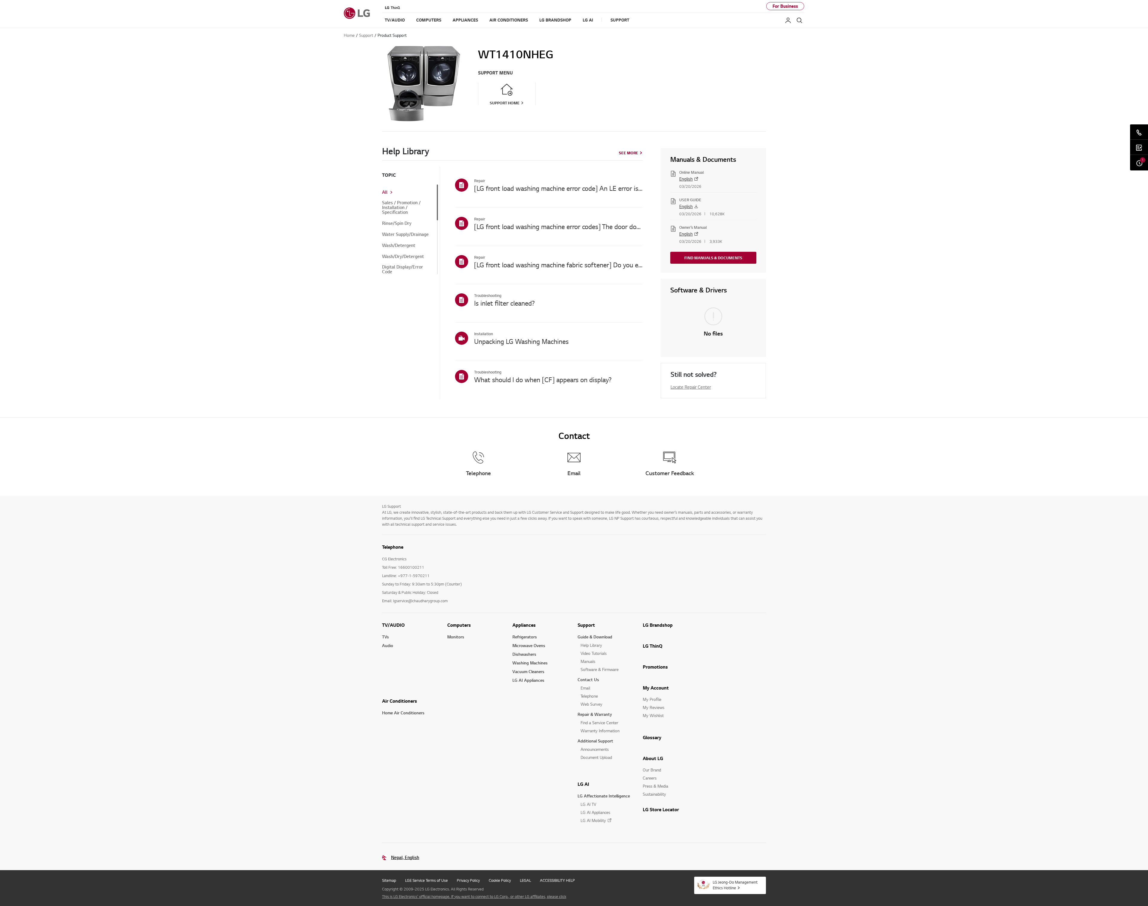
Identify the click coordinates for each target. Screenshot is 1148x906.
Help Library (591, 645)
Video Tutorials (594, 653)
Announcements (595, 749)
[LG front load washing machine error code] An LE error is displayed (558, 188)
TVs (385, 637)
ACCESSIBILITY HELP (557, 880)
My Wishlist (653, 715)
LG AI (583, 784)
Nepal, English (405, 857)
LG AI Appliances (528, 680)
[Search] (799, 20)
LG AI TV (588, 804)
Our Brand (652, 770)
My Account (656, 688)
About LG (653, 758)
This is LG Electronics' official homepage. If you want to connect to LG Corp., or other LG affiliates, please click (474, 896)
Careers (650, 778)
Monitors (455, 637)
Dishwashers (524, 654)
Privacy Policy (468, 880)
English (686, 179)
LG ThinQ (652, 646)
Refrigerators (524, 637)
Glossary (652, 737)
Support (586, 625)
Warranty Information (600, 730)
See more (628, 152)
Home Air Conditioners (403, 713)
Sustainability (654, 794)
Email (585, 688)
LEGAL (525, 880)
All (384, 192)
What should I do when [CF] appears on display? (543, 379)
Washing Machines (530, 663)
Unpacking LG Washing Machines (521, 341)
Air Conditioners (399, 701)
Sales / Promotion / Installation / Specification (401, 207)
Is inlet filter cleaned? (504, 302)
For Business (785, 6)
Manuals (588, 661)
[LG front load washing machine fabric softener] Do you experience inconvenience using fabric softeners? (558, 264)
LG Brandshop (658, 625)
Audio (387, 645)
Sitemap (389, 880)
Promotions (655, 667)
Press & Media (655, 786)
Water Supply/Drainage (405, 234)
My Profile (652, 699)
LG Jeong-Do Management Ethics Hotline (735, 884)
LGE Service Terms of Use (426, 880)
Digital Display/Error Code (402, 269)
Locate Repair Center (691, 387)
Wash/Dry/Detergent (403, 256)
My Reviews (653, 707)
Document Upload (596, 757)
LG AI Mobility (593, 820)
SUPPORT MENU (495, 73)
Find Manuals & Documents (713, 257)
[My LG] (788, 20)
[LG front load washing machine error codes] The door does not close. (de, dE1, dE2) (558, 226)
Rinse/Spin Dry (396, 223)
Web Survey (591, 704)
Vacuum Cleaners (528, 671)
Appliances (524, 625)
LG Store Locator (661, 809)
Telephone (589, 696)
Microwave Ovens (528, 645)
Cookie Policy (500, 880)
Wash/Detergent (398, 245)
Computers (459, 625)
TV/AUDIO (393, 625)
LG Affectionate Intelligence (604, 796)
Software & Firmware (600, 669)
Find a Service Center (599, 722)
